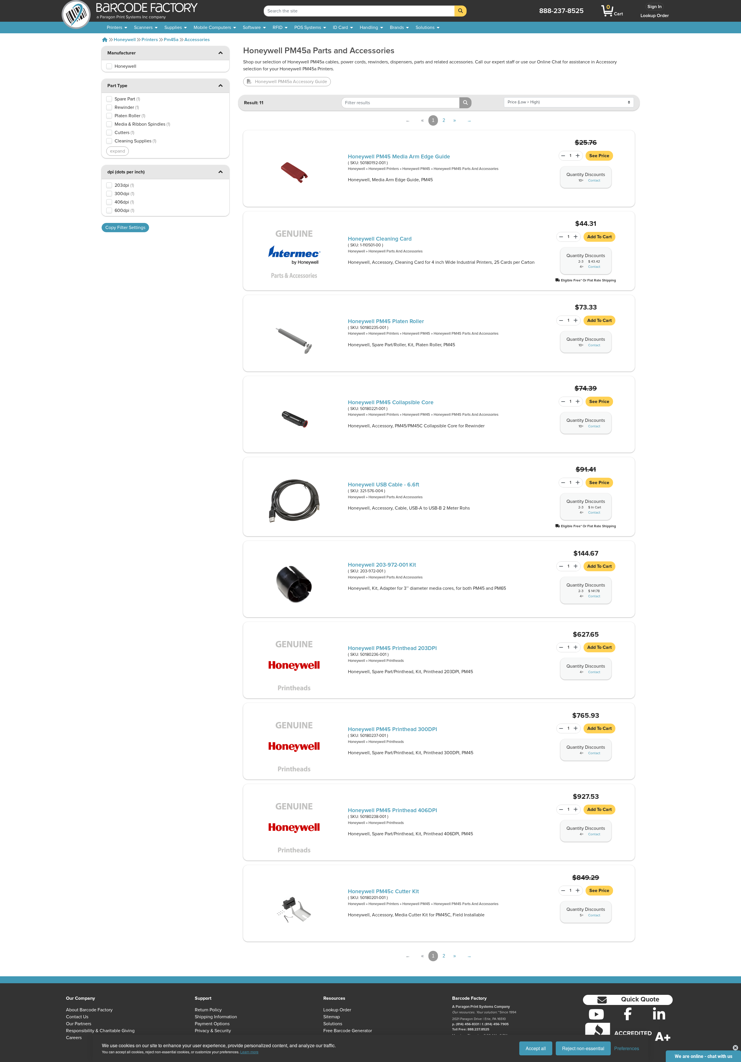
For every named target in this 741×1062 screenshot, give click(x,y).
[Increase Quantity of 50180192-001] (578, 155)
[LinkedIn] (659, 1014)
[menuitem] (117, 27)
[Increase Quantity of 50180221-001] (578, 401)
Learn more (249, 1051)
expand (117, 151)
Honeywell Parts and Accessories (395, 251)
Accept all (536, 1048)
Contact (594, 180)
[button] (220, 53)
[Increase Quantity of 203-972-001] (576, 566)
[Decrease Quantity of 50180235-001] (560, 320)
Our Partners (78, 1023)
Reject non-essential (583, 1048)
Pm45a (171, 39)
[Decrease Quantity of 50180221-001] (562, 401)
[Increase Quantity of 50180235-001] (576, 320)
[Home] (105, 39)
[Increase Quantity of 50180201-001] (578, 890)
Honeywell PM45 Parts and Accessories (466, 169)
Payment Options (212, 1023)
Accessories (197, 39)
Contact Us (77, 1017)
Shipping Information (216, 1017)
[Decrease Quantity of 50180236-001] (560, 647)
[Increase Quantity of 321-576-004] (578, 482)
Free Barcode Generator (347, 1030)
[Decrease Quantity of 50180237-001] (560, 728)
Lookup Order (655, 15)
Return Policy (208, 1010)
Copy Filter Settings (125, 227)
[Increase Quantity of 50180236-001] (576, 647)
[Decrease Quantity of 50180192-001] (562, 155)
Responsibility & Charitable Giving (100, 1030)
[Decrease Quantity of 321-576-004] (562, 482)
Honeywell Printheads (386, 661)
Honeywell (125, 39)
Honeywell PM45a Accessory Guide (291, 81)
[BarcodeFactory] (76, 11)
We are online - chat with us (703, 1056)
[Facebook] (628, 1013)
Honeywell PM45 (416, 169)
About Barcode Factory (89, 1010)
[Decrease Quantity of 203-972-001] (560, 566)
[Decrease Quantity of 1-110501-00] (560, 236)
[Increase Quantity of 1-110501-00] (576, 236)
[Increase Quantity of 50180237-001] (576, 728)
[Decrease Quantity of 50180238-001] (560, 809)
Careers (74, 1037)
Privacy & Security (213, 1030)
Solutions (332, 1023)
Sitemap (331, 1017)
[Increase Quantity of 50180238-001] (576, 809)
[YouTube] (596, 1014)
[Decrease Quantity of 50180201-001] (562, 890)
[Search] (460, 11)
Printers (150, 39)
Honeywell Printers (383, 169)
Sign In (655, 6)
